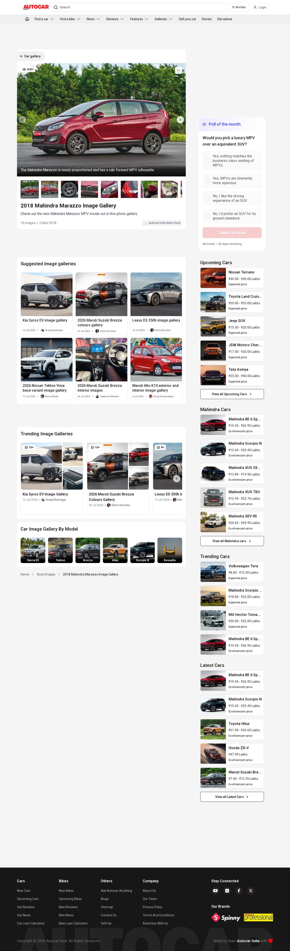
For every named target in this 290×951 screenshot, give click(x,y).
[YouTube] (215, 891)
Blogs (105, 899)
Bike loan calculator (73, 923)
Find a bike (67, 19)
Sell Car (106, 923)
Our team (150, 899)
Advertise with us (155, 923)
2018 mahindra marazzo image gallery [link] (90, 574)
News (91, 19)
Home (25, 574)
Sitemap (107, 907)
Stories (207, 19)
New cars (24, 890)
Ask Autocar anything (116, 890)
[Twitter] (251, 891)
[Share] (178, 70)
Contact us (108, 915)
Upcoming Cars (28, 899)
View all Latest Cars (229, 797)
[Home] (27, 19)
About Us (149, 890)
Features (136, 19)
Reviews (112, 19)
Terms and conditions (158, 915)
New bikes (66, 890)
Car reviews (26, 907)
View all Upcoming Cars (229, 394)
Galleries (161, 19)
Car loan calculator (31, 923)
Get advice (224, 19)
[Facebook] (239, 891)
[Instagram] (227, 891)
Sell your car (187, 19)
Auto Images (46, 574)
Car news (24, 915)
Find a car (41, 19)
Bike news (66, 915)
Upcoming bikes (70, 899)
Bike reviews (68, 907)
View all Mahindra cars (229, 541)
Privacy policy (152, 907)
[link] (213, 278)
